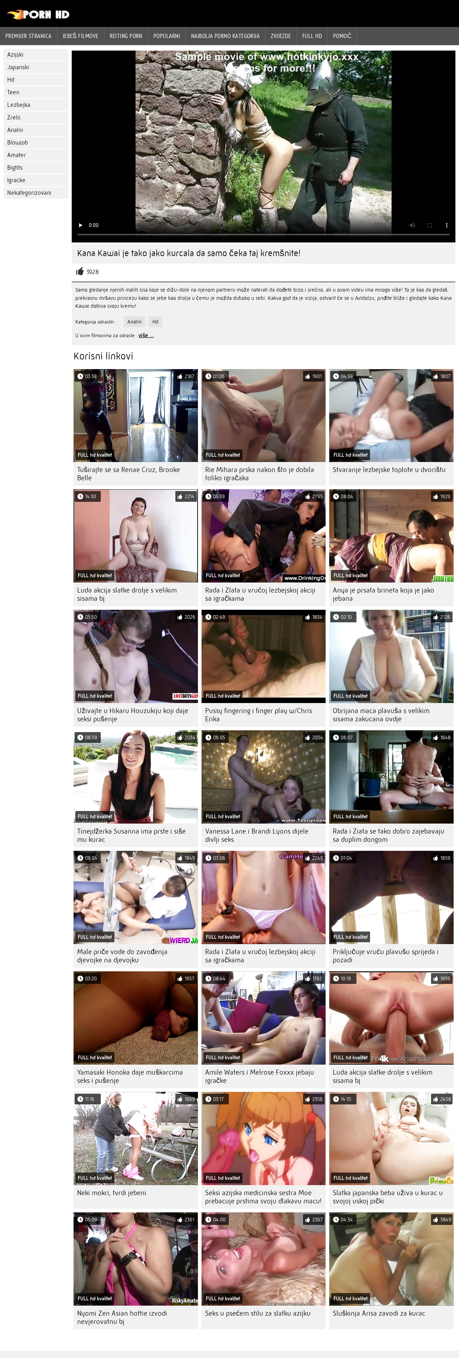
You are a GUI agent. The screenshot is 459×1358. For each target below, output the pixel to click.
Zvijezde (281, 36)
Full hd (312, 36)
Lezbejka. (19, 105)
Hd (10, 79)
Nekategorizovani (29, 192)
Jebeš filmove (81, 36)
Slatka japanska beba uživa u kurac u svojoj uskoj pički (388, 1197)
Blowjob (17, 142)
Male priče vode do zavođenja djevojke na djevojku (122, 956)
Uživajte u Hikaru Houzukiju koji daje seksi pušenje (132, 715)
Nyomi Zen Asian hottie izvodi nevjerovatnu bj (122, 1317)
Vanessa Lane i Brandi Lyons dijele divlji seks (256, 835)
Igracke (16, 180)
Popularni (166, 36)
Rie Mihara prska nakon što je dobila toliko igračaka (259, 474)
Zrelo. (14, 117)
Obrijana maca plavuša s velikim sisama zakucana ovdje (381, 715)
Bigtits (15, 167)
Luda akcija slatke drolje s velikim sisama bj (127, 594)
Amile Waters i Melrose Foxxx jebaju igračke (259, 1076)
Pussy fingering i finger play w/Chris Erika (258, 715)
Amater (16, 155)
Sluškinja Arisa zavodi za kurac (379, 1313)
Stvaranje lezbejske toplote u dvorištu (389, 470)
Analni (15, 130)
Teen (13, 92)
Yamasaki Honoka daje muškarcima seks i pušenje (130, 1076)
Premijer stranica (28, 36)
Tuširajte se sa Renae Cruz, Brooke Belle (128, 474)
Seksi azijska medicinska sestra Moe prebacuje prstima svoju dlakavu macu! (263, 1197)
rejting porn (126, 36)
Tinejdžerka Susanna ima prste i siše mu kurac (131, 835)
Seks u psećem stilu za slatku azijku (258, 1313)
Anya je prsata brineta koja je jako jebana (383, 594)
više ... (146, 335)
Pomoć (342, 36)
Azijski (15, 54)
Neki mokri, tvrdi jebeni (111, 1193)
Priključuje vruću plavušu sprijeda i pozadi (386, 956)
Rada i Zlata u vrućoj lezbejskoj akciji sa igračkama (260, 594)
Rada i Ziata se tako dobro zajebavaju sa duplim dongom (388, 835)
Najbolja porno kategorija (225, 36)
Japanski (18, 67)
